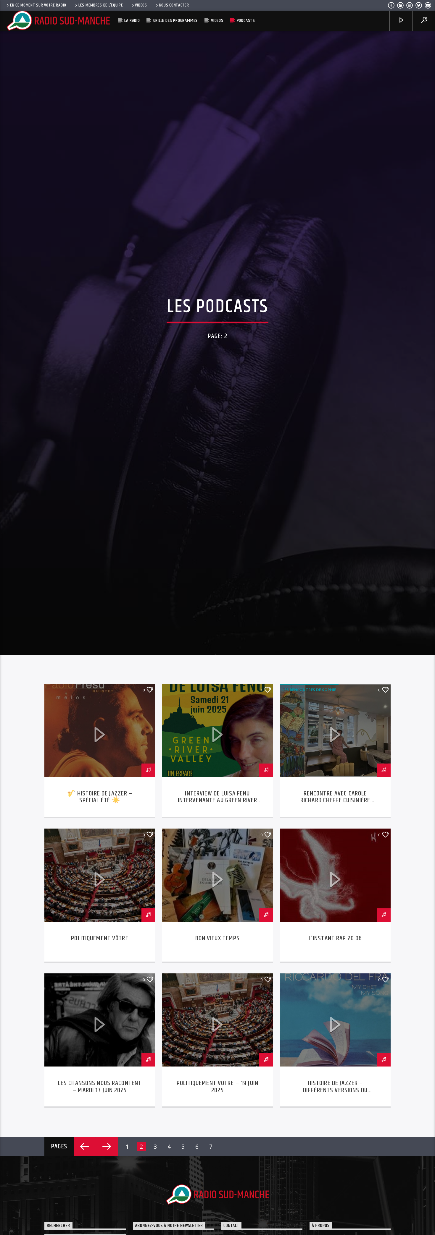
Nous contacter (174, 5)
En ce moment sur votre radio (38, 5)
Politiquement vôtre (99, 995)
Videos (141, 5)
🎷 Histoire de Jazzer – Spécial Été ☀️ (100, 853)
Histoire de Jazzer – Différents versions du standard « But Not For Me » (335, 1146)
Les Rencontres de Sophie (309, 746)
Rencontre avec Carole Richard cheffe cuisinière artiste (335, 857)
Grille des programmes (175, 20)
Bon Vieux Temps (217, 995)
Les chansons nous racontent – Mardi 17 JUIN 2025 (100, 1143)
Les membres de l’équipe (100, 5)
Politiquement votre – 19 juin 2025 (217, 1143)
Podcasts (246, 20)
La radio (132, 20)
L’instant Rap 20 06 (335, 995)
